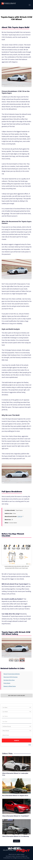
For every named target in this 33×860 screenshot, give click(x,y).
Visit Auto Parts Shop (9, 680)
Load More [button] (16, 841)
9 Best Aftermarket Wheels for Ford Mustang (15, 836)
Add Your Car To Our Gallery (16, 695)
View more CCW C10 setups (10, 677)
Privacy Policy (26, 858)
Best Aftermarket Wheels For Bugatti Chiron (15, 795)
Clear (29, 744)
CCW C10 (19, 516)
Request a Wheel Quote (10, 686)
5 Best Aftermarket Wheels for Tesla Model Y (15, 816)
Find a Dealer (7, 683)
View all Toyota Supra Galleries (12, 674)
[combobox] (16, 707)
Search (16, 740)
